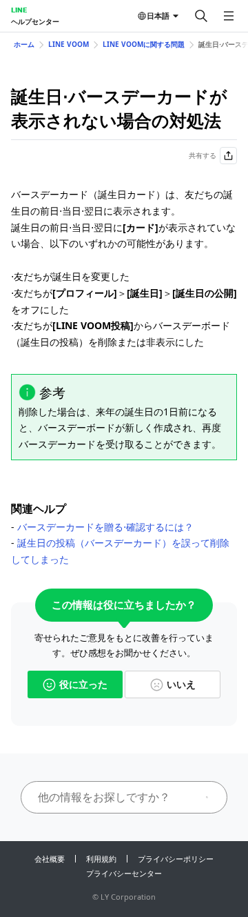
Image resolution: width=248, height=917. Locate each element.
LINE (19, 9)
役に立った (83, 684)
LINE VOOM (68, 44)
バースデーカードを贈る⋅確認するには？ (105, 526)
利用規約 (101, 859)
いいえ (181, 684)
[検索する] (201, 16)
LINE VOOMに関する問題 (144, 44)
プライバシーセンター (124, 873)
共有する (202, 155)
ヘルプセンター (35, 21)
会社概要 (49, 859)
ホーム (24, 44)
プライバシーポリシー (176, 859)
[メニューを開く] (228, 16)
